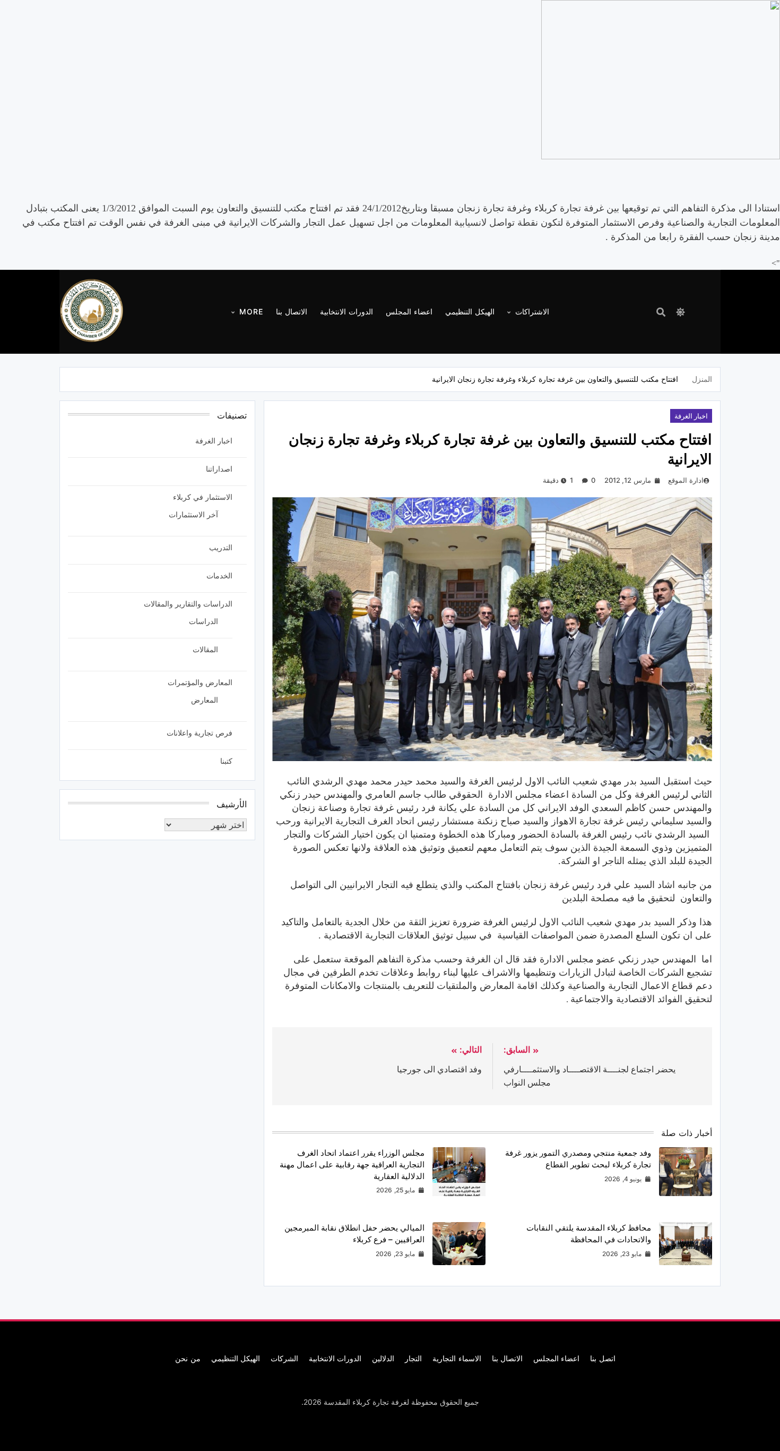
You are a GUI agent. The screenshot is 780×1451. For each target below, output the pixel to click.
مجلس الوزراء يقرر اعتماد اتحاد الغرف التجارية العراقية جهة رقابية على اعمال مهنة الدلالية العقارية (352, 1164)
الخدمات (219, 575)
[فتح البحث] (660, 312)
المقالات (205, 649)
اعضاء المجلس (409, 311)
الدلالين (383, 1358)
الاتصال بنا (291, 311)
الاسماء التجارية (456, 1358)
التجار (413, 1358)
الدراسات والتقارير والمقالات (188, 603)
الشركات (284, 1358)
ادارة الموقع (685, 480)
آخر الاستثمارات (193, 514)
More (251, 311)
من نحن (187, 1358)
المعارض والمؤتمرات (200, 682)
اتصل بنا (602, 1358)
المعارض (204, 699)
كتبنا (226, 760)
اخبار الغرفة (691, 416)
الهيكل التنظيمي (470, 311)
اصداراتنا (219, 468)
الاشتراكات (532, 311)
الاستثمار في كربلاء (202, 496)
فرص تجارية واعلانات (199, 732)
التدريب (220, 547)
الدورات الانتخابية (346, 311)
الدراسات (203, 621)
